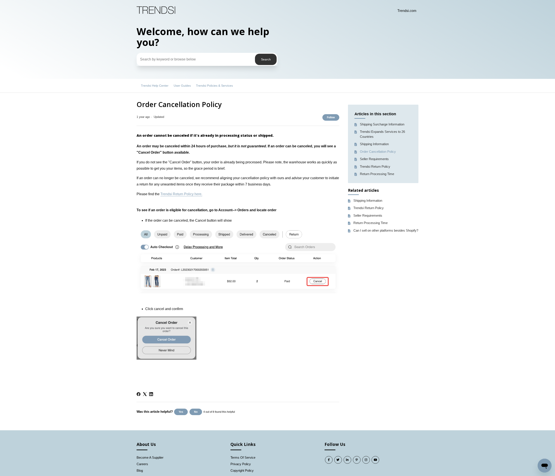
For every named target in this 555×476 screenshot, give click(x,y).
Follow (331, 117)
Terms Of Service (242, 457)
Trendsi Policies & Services (214, 85)
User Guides (182, 85)
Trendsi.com (406, 11)
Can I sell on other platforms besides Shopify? (385, 230)
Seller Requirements (374, 159)
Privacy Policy (240, 464)
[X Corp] (145, 394)
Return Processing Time (377, 174)
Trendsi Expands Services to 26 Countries (382, 134)
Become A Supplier (150, 457)
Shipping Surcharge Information (382, 124)
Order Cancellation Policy (378, 151)
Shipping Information (374, 144)
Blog (140, 470)
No (196, 411)
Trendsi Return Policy (375, 166)
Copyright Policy (242, 470)
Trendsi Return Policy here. (181, 194)
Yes (181, 411)
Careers (142, 464)
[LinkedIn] (151, 394)
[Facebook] (138, 394)
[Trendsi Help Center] (156, 13)
